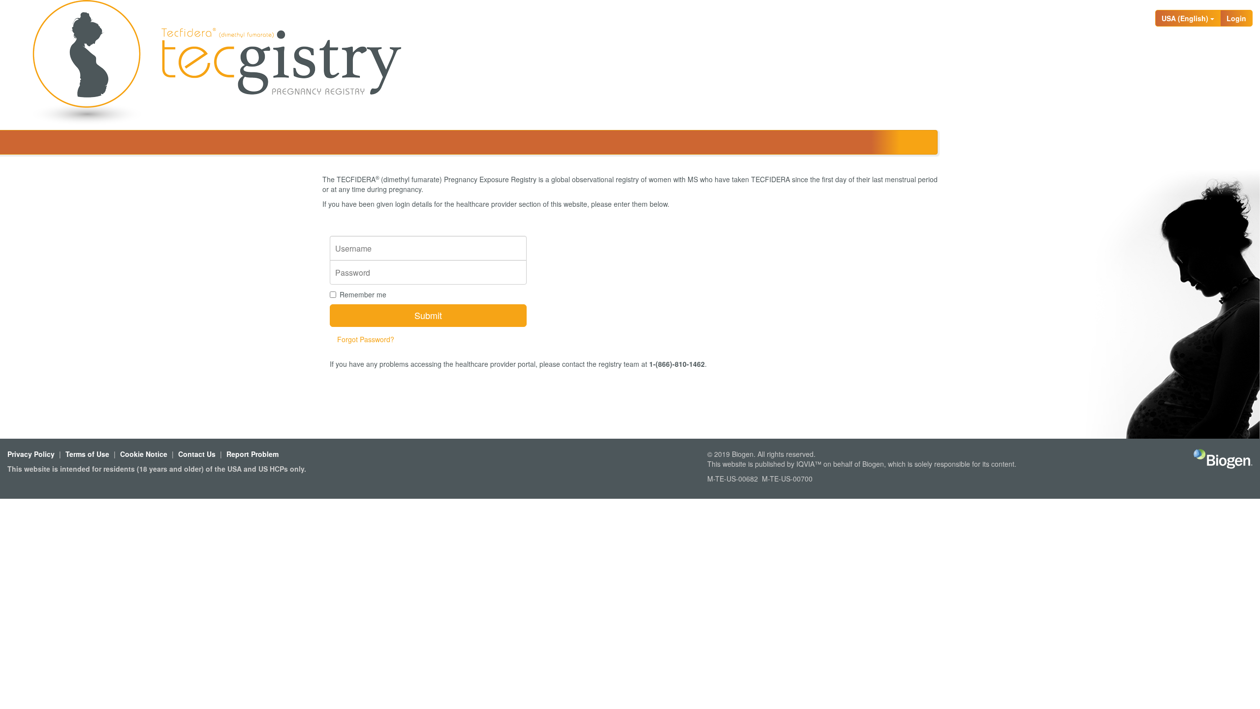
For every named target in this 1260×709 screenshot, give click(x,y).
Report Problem (252, 454)
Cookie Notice (143, 454)
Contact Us (197, 454)
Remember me (363, 294)
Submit (428, 315)
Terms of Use (87, 454)
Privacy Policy (31, 454)
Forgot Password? (365, 339)
